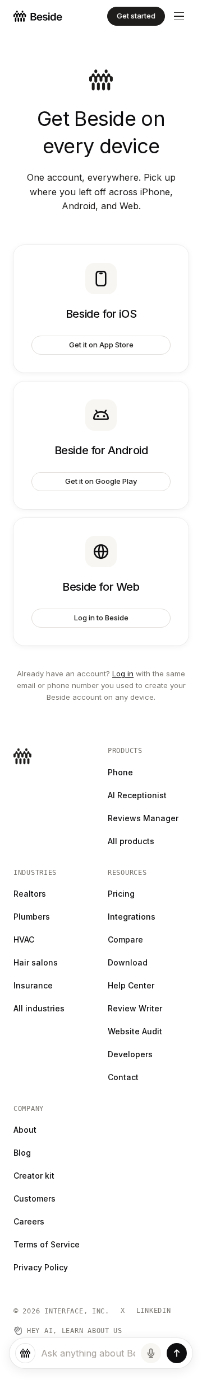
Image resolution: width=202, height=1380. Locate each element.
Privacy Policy (40, 1267)
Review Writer (135, 1008)
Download (128, 962)
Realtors (29, 893)
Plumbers (31, 916)
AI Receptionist (137, 795)
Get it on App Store (101, 344)
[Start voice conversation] (151, 1353)
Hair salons (35, 962)
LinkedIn (153, 1311)
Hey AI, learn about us (74, 1331)
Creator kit (33, 1175)
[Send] (177, 1353)
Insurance (33, 985)
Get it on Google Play (101, 481)
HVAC (23, 939)
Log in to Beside (101, 617)
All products (131, 841)
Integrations (131, 916)
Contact (123, 1077)
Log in (123, 673)
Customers (34, 1198)
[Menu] (179, 16)
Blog (22, 1152)
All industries (39, 1008)
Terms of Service (46, 1244)
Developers (130, 1054)
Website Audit (135, 1031)
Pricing (121, 893)
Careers (28, 1221)
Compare (125, 939)
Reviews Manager (143, 818)
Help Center (131, 985)
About (24, 1129)
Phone (120, 772)
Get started (136, 15)
